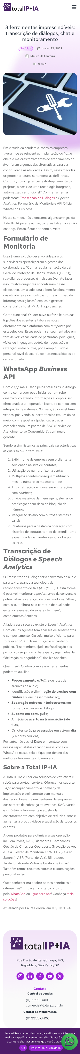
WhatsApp (17, 894)
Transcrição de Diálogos (37, 198)
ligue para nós (41, 894)
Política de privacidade (46, 1047)
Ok (23, 1047)
